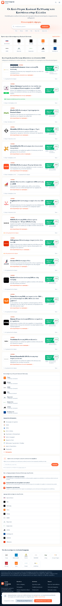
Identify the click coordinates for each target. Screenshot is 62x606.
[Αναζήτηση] (55, 2)
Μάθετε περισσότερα (39, 597)
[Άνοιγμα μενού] (59, 2)
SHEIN (26, 30)
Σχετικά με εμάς (36, 584)
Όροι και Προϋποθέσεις (54, 584)
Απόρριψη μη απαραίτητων (24, 600)
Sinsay (21, 30)
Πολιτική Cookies (52, 590)
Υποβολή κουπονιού (37, 587)
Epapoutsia (44, 30)
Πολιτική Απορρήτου (53, 587)
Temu (16, 30)
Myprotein (37, 30)
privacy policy (21, 467)
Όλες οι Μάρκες (21, 584)
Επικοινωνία (35, 590)
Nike (31, 30)
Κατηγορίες (19, 587)
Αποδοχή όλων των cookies (43, 600)
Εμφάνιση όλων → (56, 36)
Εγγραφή (55, 464)
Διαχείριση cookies (9, 600)
